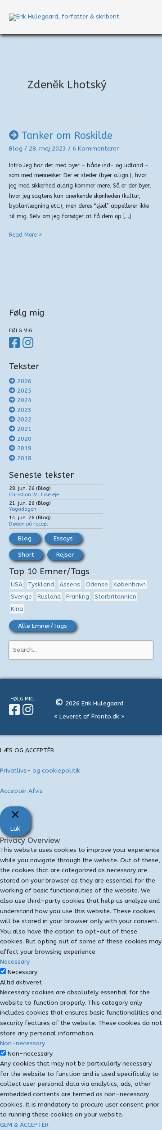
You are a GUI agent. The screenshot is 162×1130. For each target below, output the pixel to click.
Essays (63, 538)
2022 (24, 419)
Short (26, 554)
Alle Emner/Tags (42, 626)
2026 (24, 381)
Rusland (49, 596)
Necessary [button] (15, 961)
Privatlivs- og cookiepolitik (40, 770)
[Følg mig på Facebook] (15, 343)
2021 (24, 429)
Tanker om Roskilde (67, 136)
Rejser (65, 554)
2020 (24, 439)
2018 (24, 458)
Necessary (22, 972)
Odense (97, 584)
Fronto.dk (105, 716)
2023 (24, 410)
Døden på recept (28, 524)
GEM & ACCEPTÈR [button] (24, 1125)
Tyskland (41, 584)
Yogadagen (22, 509)
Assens (69, 584)
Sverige (21, 596)
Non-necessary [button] (22, 1043)
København (129, 584)
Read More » (25, 235)
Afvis (35, 791)
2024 (24, 400)
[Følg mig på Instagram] (29, 343)
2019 (24, 448)
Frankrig (77, 596)
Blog (15, 148)
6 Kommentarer (95, 148)
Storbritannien (115, 596)
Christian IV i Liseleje (34, 494)
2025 (24, 390)
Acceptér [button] (13, 791)
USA (16, 584)
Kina (17, 609)
